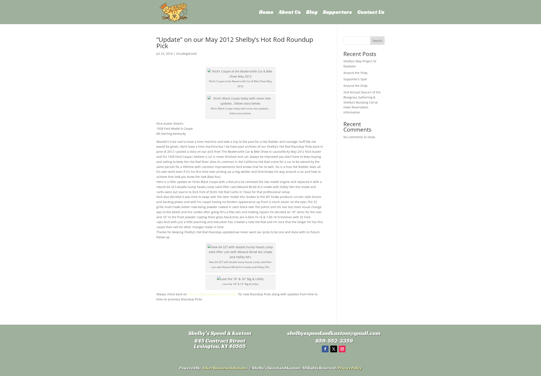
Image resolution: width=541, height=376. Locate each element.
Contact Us (371, 13)
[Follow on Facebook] (325, 349)
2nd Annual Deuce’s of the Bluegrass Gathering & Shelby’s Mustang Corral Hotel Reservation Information (362, 102)
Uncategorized (186, 54)
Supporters (337, 13)
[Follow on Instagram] (342, 349)
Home (266, 13)
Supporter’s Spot (355, 79)
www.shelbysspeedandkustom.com (213, 294)
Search (377, 41)
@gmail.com (365, 333)
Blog (312, 13)
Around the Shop (355, 73)
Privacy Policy (350, 367)
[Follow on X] (333, 349)
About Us (290, 13)
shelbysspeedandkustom (318, 333)
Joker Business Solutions (224, 367)
